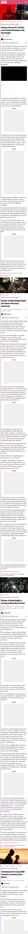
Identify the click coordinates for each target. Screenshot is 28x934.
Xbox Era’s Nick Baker (16, 348)
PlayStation (12, 357)
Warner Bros (4, 394)
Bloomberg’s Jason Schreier (19, 390)
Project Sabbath (6, 438)
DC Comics (19, 21)
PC (5, 846)
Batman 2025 (13, 804)
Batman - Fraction (14, 806)
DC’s (24, 433)
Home (2, 21)
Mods (2, 846)
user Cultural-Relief (13, 458)
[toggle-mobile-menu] (26, 2)
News (6, 21)
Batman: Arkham (8, 636)
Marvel (5, 913)
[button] (26, 43)
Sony (2, 355)
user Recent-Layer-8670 (12, 468)
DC (10, 275)
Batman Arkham (13, 574)
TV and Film (12, 21)
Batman (17, 100)
